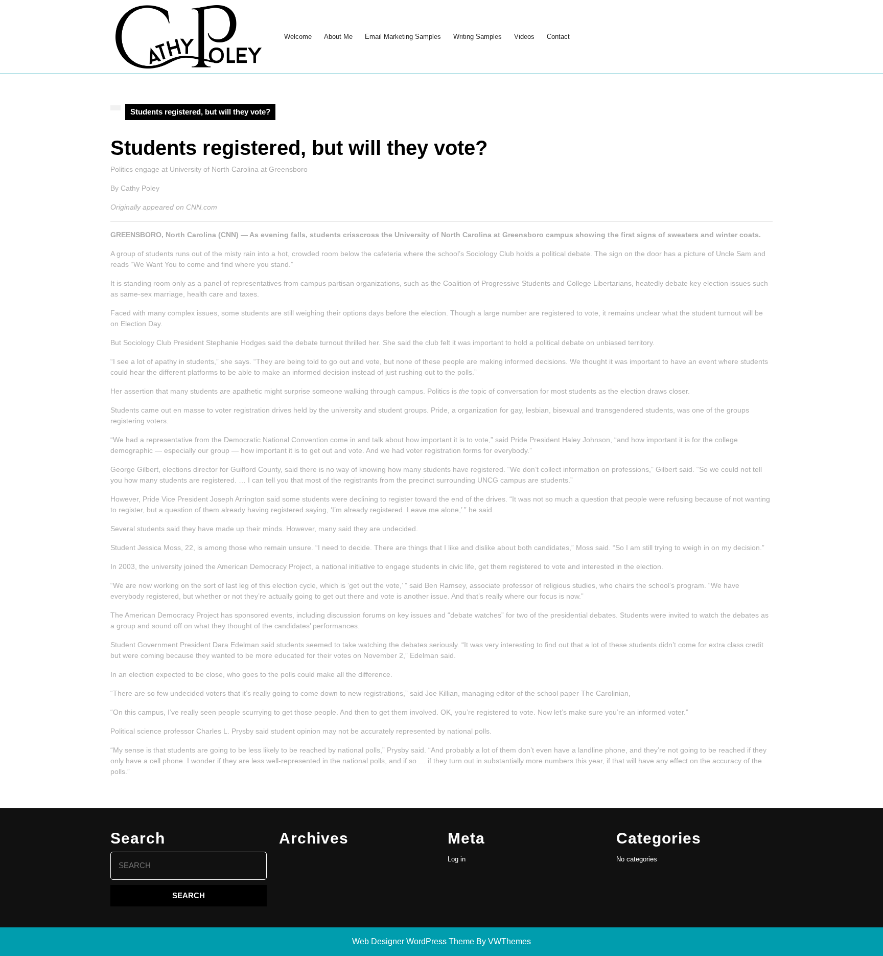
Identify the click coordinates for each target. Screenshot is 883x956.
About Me (338, 36)
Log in (457, 859)
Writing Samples (477, 36)
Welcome (298, 36)
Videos (524, 36)
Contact (558, 36)
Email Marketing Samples (403, 36)
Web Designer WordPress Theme (413, 941)
